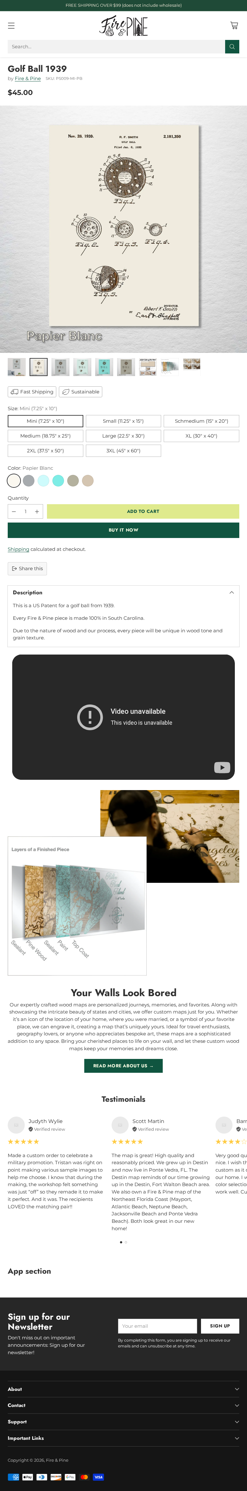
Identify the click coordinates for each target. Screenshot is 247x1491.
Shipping (18, 549)
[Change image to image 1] (17, 367)
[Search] (232, 46)
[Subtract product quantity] (14, 511)
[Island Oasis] (58, 481)
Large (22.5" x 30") (123, 436)
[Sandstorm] (88, 481)
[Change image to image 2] (39, 367)
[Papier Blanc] (14, 481)
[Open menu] (11, 25)
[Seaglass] (43, 481)
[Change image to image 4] (82, 367)
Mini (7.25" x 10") (45, 421)
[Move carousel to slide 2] (126, 1242)
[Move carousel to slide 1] (121, 1242)
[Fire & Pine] (123, 26)
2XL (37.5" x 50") (45, 451)
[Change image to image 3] (60, 367)
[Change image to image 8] (170, 367)
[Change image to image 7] (148, 367)
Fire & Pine (28, 78)
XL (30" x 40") (201, 436)
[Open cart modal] (234, 25)
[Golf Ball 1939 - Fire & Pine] (123, 229)
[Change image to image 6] (126, 367)
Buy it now (124, 530)
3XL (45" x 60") (123, 451)
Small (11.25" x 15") (123, 421)
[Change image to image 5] (104, 367)
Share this (31, 568)
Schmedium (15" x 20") (201, 421)
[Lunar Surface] (29, 481)
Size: (32, 408)
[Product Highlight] (123, 717)
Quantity (18, 498)
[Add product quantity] (37, 511)
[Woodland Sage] (73, 481)
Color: (30, 468)
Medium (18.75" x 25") (45, 436)
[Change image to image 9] (192, 367)
